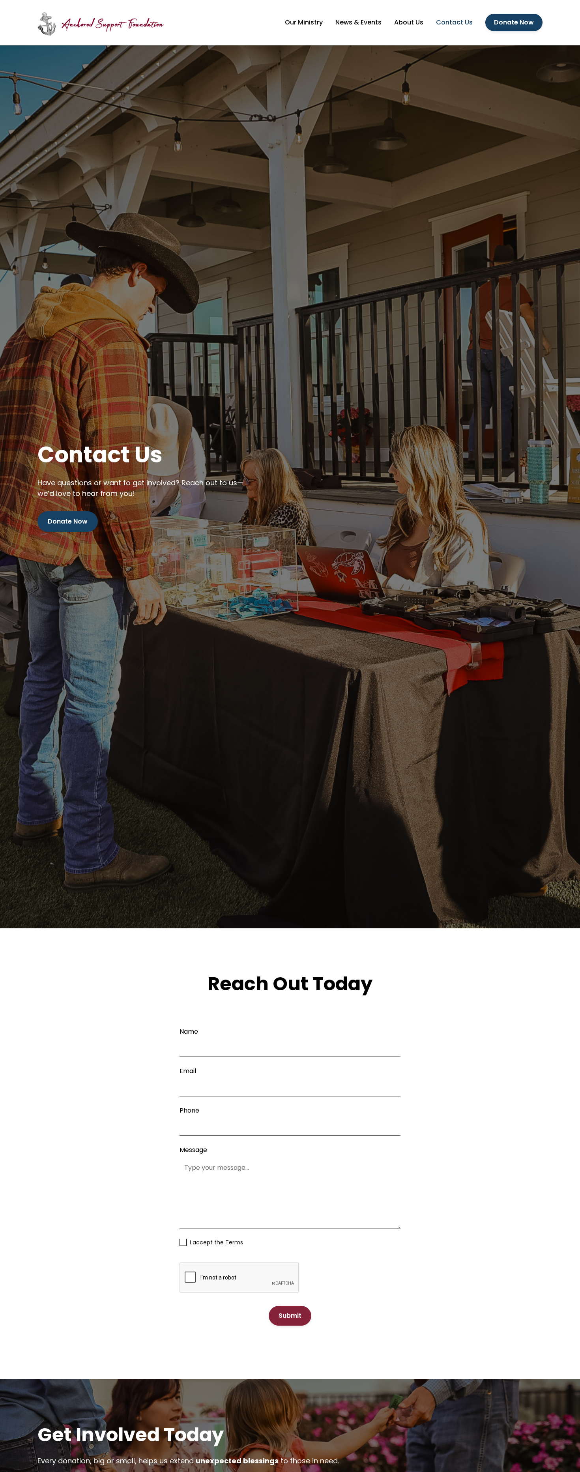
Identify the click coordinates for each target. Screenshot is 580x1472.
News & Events (358, 22)
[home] (100, 22)
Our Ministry (304, 22)
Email (188, 1070)
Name (189, 1031)
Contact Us (454, 22)
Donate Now (514, 22)
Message (193, 1149)
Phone (189, 1110)
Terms (234, 1242)
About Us (408, 22)
